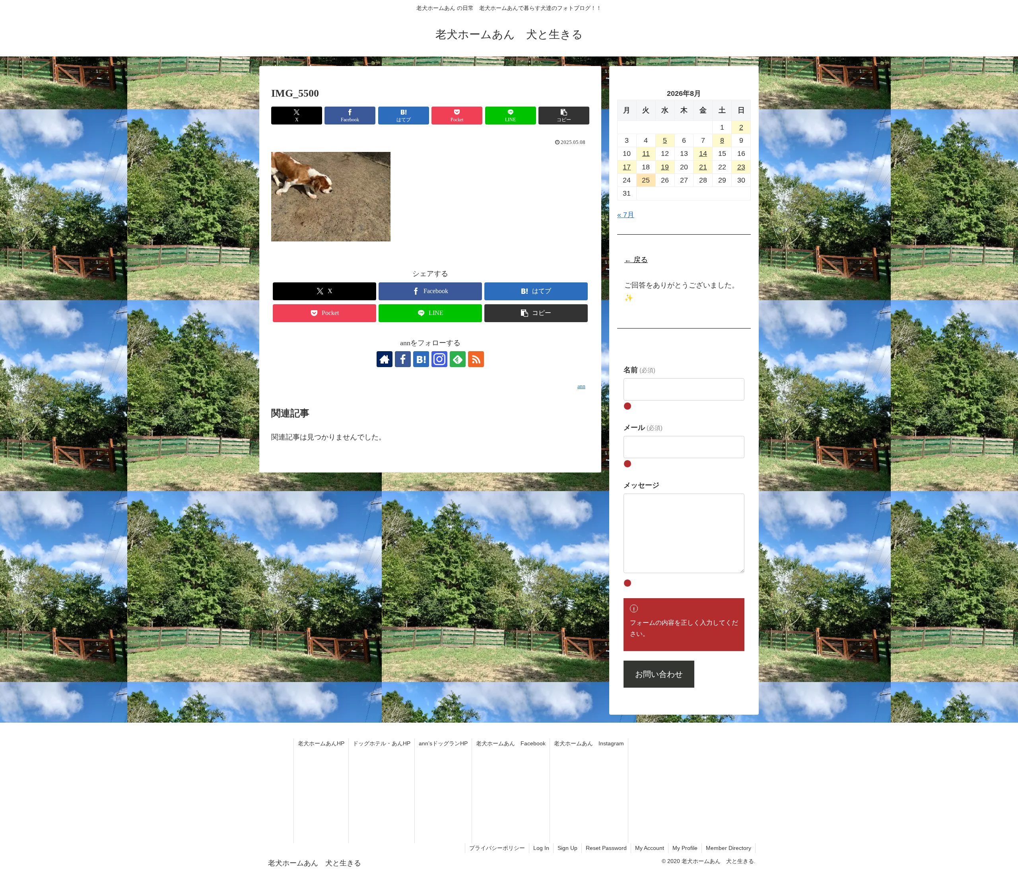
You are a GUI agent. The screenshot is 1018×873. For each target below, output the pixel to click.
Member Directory (728, 848)
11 (646, 153)
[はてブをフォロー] (421, 359)
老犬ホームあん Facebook (511, 743)
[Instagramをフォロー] (439, 359)
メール (643, 428)
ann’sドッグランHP (443, 743)
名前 (639, 370)
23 (741, 167)
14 (703, 153)
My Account (649, 848)
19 (665, 167)
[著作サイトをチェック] (384, 359)
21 (703, 167)
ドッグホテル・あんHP (381, 743)
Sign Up (567, 848)
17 (627, 167)
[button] (563, 115)
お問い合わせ (659, 674)
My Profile (684, 848)
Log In (541, 848)
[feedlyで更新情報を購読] (458, 359)
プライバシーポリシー (497, 848)
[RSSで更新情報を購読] (476, 359)
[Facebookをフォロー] (403, 359)
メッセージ (641, 485)
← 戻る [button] (636, 260)
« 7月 (625, 215)
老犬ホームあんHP (321, 743)
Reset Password (606, 848)
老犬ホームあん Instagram (589, 743)
